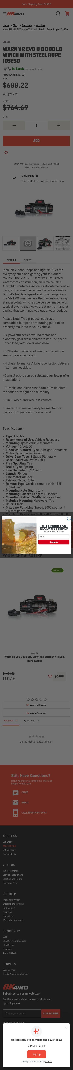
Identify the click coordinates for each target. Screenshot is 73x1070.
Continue (54, 542)
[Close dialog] (68, 518)
